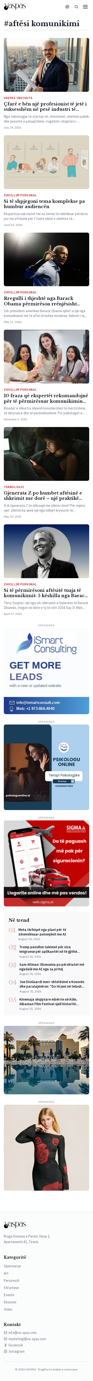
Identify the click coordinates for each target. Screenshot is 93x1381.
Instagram (17, 1351)
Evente (9, 1295)
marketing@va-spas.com (27, 1339)
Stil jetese (11, 1288)
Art (6, 1273)
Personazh (11, 1280)
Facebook (16, 1345)
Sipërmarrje (12, 1266)
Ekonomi (10, 1302)
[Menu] (85, 7)
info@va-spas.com (22, 1333)
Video (8, 1309)
